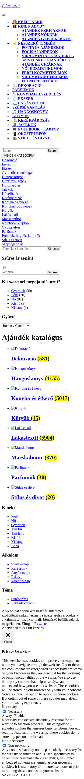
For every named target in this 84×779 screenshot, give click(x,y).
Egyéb (6, 164)
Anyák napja (20, 573)
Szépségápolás (28, 107)
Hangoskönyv (12, 177)
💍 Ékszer (22, 99)
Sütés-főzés (19, 599)
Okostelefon (11, 227)
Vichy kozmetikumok (45, 77)
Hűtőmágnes (11, 185)
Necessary (15, 711)
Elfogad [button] (27, 624)
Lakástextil (10, 215)
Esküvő (16, 577)
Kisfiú (15, 303)
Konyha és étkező (15, 202)
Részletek (41, 624)
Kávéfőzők (10, 194)
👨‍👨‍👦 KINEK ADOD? (28, 26)
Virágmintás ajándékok (48, 56)
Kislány (17, 308)
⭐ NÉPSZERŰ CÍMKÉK (33, 43)
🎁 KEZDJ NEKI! (27, 22)
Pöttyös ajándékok (43, 47)
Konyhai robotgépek (17, 206)
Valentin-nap (20, 581)
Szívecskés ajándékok (46, 60)
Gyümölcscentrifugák (18, 173)
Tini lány (17, 533)
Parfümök (23, 90)
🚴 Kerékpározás (31, 120)
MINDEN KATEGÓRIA (19, 155)
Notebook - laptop (15, 223)
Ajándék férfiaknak (44, 30)
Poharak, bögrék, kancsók (21, 236)
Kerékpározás (12, 198)
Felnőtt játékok (40, 81)
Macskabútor (11, 219)
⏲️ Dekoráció (27, 86)
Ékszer (7, 168)
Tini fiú (16, 529)
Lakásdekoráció (23, 603)
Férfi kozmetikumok (44, 73)
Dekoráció (9, 160)
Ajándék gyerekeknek (46, 39)
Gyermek (18, 291)
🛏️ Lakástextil (29, 103)
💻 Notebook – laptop (35, 129)
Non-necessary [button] (13, 741)
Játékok (7, 189)
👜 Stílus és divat (31, 138)
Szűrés (52, 272)
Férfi (14, 295)
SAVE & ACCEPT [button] (16, 775)
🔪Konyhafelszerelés (36, 94)
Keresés (53, 248)
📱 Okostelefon (29, 134)
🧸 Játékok (24, 125)
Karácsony (19, 568)
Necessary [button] (9, 707)
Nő (13, 299)
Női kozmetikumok (42, 68)
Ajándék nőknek (40, 35)
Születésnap (20, 564)
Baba (15, 546)
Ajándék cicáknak (42, 64)
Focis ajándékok (40, 52)
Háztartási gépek (14, 181)
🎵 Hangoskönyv (30, 112)
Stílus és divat (12, 240)
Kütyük (20, 116)
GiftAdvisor (11, 6)
